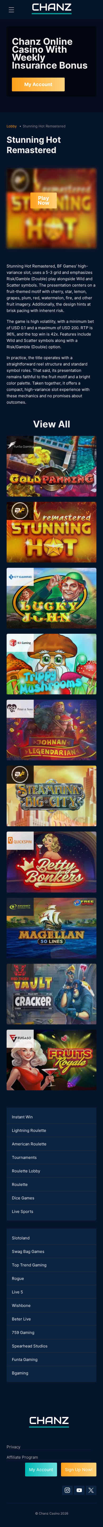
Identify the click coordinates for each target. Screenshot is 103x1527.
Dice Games (23, 1197)
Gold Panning (51, 473)
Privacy (13, 1446)
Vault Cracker (51, 1001)
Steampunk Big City (51, 803)
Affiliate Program (22, 1457)
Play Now (43, 200)
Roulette (20, 1184)
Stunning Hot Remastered (51, 539)
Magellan (51, 935)
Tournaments (24, 1157)
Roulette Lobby (26, 1170)
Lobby (12, 126)
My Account (38, 84)
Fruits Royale (51, 1067)
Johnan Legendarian (51, 737)
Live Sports (22, 1211)
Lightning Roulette (29, 1130)
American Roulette (29, 1143)
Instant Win (22, 1116)
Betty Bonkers (51, 869)
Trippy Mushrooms (51, 671)
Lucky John (51, 605)
